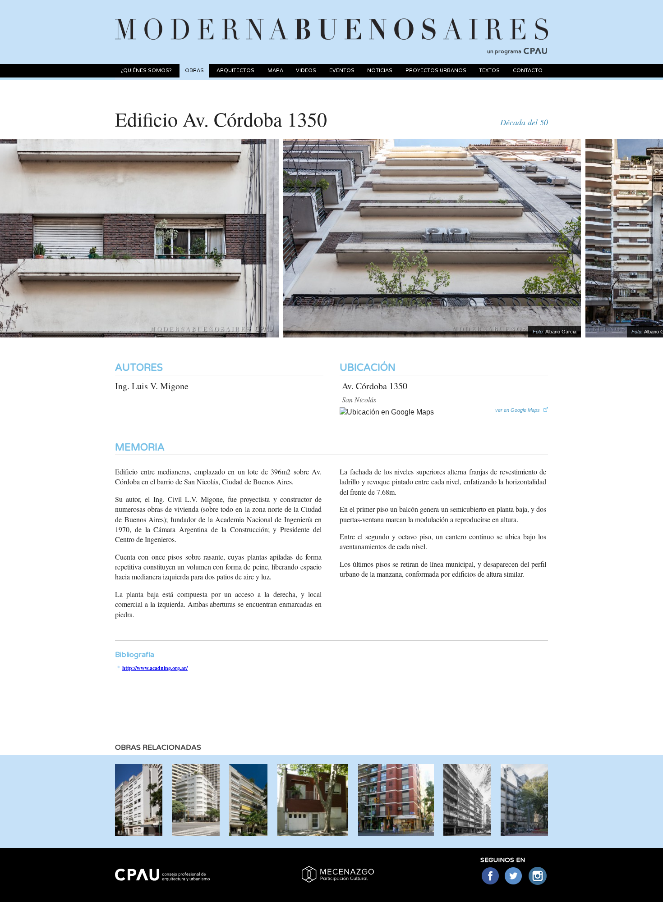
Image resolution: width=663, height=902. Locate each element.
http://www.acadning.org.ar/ (155, 668)
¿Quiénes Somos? (146, 70)
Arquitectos (235, 70)
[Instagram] (538, 876)
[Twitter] (514, 876)
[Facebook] (490, 876)
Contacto (528, 70)
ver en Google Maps (517, 409)
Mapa (275, 70)
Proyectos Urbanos (435, 70)
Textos (489, 70)
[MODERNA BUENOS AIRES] (331, 18)
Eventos (342, 70)
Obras (194, 70)
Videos (306, 70)
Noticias (379, 70)
